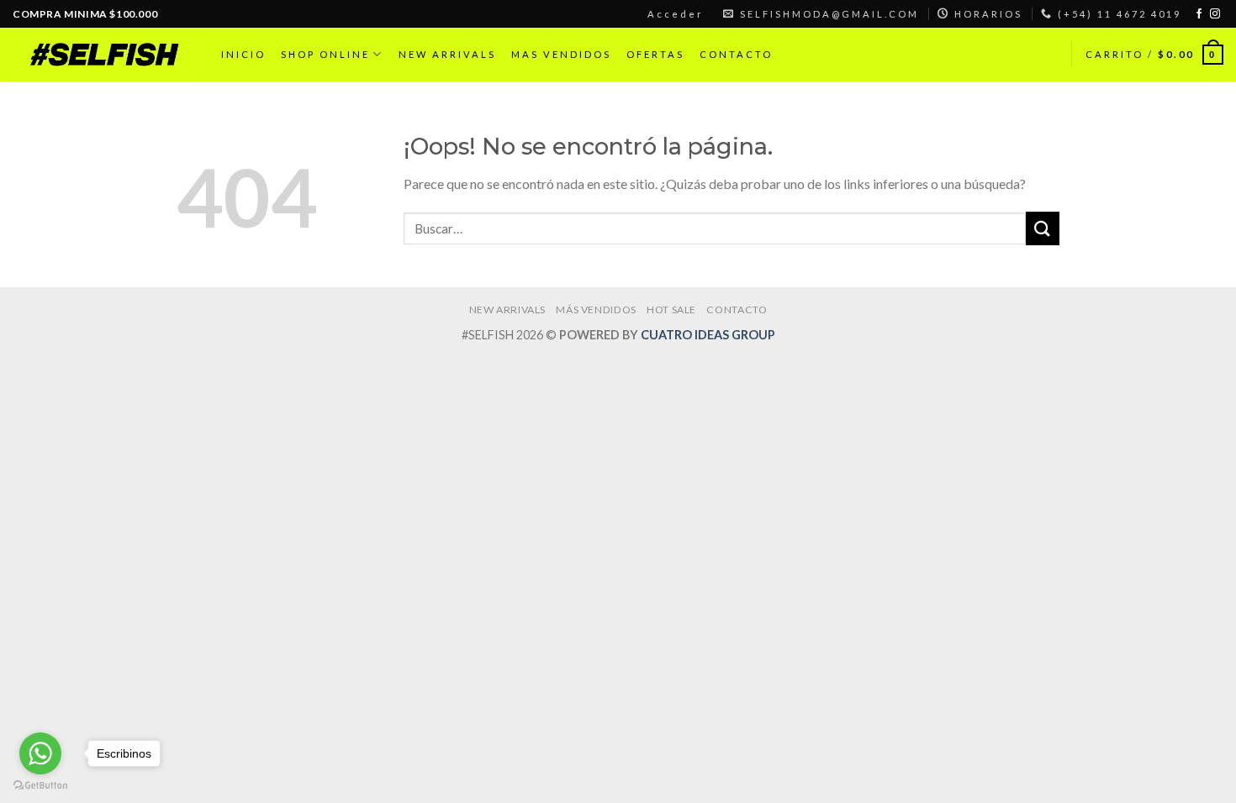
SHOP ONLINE (325, 54)
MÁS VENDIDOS (596, 309)
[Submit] (1042, 228)
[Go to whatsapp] (40, 753)
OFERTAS (655, 54)
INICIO (243, 54)
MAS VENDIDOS (561, 54)
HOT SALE (671, 309)
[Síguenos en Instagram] (1215, 14)
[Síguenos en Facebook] (1199, 14)
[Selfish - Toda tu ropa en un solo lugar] (104, 54)
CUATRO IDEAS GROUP (708, 335)
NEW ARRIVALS (447, 54)
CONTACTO (736, 54)
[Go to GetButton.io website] (40, 785)
